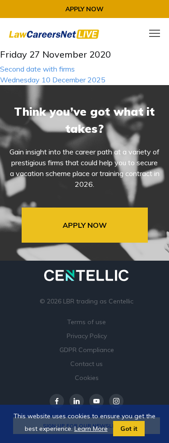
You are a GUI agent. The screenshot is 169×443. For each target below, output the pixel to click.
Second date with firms (37, 68)
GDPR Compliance (86, 350)
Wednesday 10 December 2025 (52, 79)
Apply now (84, 9)
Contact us (86, 364)
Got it (128, 429)
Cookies (87, 378)
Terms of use (86, 322)
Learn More (91, 429)
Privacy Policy (87, 336)
